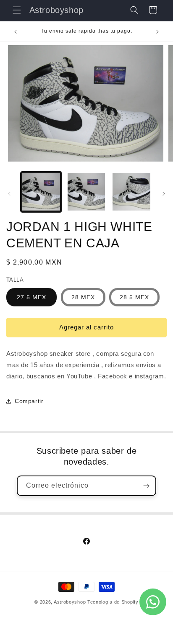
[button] (17, 10)
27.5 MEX (31, 297)
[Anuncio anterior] (15, 32)
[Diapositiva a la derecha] (164, 194)
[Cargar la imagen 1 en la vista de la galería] (41, 192)
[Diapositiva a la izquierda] (9, 194)
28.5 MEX (134, 297)
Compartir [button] (29, 401)
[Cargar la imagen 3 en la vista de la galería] (131, 192)
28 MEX (83, 297)
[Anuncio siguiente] (157, 32)
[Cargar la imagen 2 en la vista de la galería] (86, 192)
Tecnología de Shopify (113, 601)
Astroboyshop (70, 601)
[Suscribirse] (146, 485)
